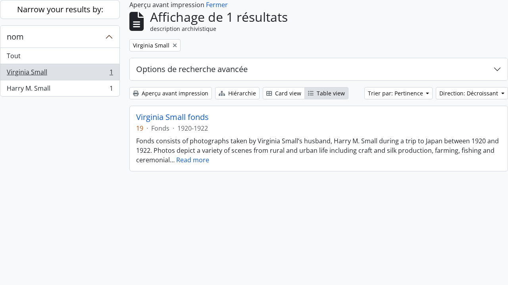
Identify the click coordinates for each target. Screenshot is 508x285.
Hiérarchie (241, 93)
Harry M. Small (59, 90)
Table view (330, 93)
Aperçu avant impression (174, 93)
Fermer (217, 4)
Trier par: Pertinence (396, 93)
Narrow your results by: (60, 9)
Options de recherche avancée (192, 69)
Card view (287, 93)
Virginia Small (59, 74)
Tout (14, 55)
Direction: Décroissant (469, 93)
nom (15, 36)
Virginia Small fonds (172, 117)
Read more (192, 160)
